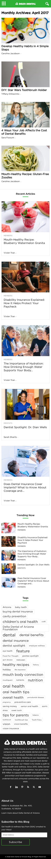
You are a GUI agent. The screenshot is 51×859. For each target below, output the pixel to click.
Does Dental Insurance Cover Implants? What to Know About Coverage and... (25, 487)
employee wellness (37, 646)
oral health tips (16, 692)
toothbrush (7, 720)
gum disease (8, 660)
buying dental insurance (18, 611)
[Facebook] (11, 787)
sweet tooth (16, 710)
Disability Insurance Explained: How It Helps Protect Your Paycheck (24, 303)
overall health (13, 697)
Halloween (20, 660)
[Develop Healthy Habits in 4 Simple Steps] (25, 30)
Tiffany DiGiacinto (10, 94)
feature (23, 651)
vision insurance (11, 728)
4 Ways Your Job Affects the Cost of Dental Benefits (24, 132)
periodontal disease (35, 697)
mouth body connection (23, 674)
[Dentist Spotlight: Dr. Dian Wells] (25, 404)
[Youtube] (40, 787)
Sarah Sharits (10, 437)
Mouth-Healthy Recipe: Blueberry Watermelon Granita (24, 241)
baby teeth (21, 607)
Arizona (7, 607)
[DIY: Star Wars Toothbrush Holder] (25, 74)
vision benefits (21, 724)
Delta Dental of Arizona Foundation (18, 628)
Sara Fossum (7, 137)
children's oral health (20, 621)
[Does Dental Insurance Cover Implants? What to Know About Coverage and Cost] (25, 461)
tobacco (36, 715)
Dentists (8, 423)
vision (6, 724)
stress (5, 710)
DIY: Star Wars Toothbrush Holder (24, 90)
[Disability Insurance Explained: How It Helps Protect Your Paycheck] (25, 277)
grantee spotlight (30, 656)
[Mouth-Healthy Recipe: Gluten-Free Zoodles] (25, 158)
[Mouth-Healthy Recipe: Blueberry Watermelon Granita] (25, 216)
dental (9, 634)
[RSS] (29, 787)
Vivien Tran (9, 253)
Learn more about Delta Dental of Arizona (20, 813)
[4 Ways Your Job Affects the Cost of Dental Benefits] (25, 114)
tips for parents (16, 715)
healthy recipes (16, 664)
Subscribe (15, 842)
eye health (7, 651)
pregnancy (7, 702)
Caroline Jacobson (10, 53)
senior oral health (29, 706)
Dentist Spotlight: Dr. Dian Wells (25, 427)
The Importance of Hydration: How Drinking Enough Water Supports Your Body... (23, 367)
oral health (14, 686)
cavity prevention (14, 616)
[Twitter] (34, 787)
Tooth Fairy (37, 720)
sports (44, 706)
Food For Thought (10, 656)
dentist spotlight (14, 645)
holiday (7, 669)
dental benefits (31, 635)
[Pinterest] (23, 787)
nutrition (35, 680)
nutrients (20, 680)
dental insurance (16, 641)
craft (44, 621)
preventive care (22, 702)
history (36, 665)
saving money (10, 706)
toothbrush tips (21, 720)
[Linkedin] (17, 787)
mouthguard (7, 680)
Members (8, 235)
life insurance (20, 670)
